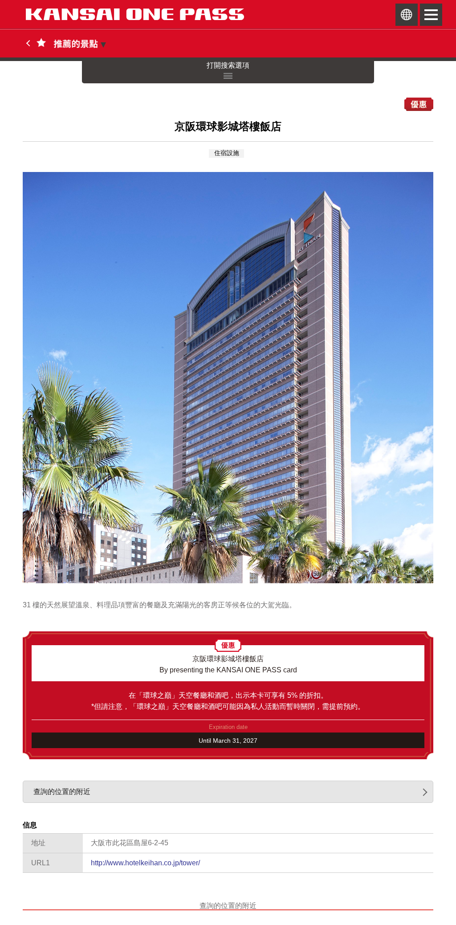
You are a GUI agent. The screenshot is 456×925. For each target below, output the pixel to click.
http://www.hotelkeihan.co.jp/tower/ (145, 863)
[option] (228, 377)
